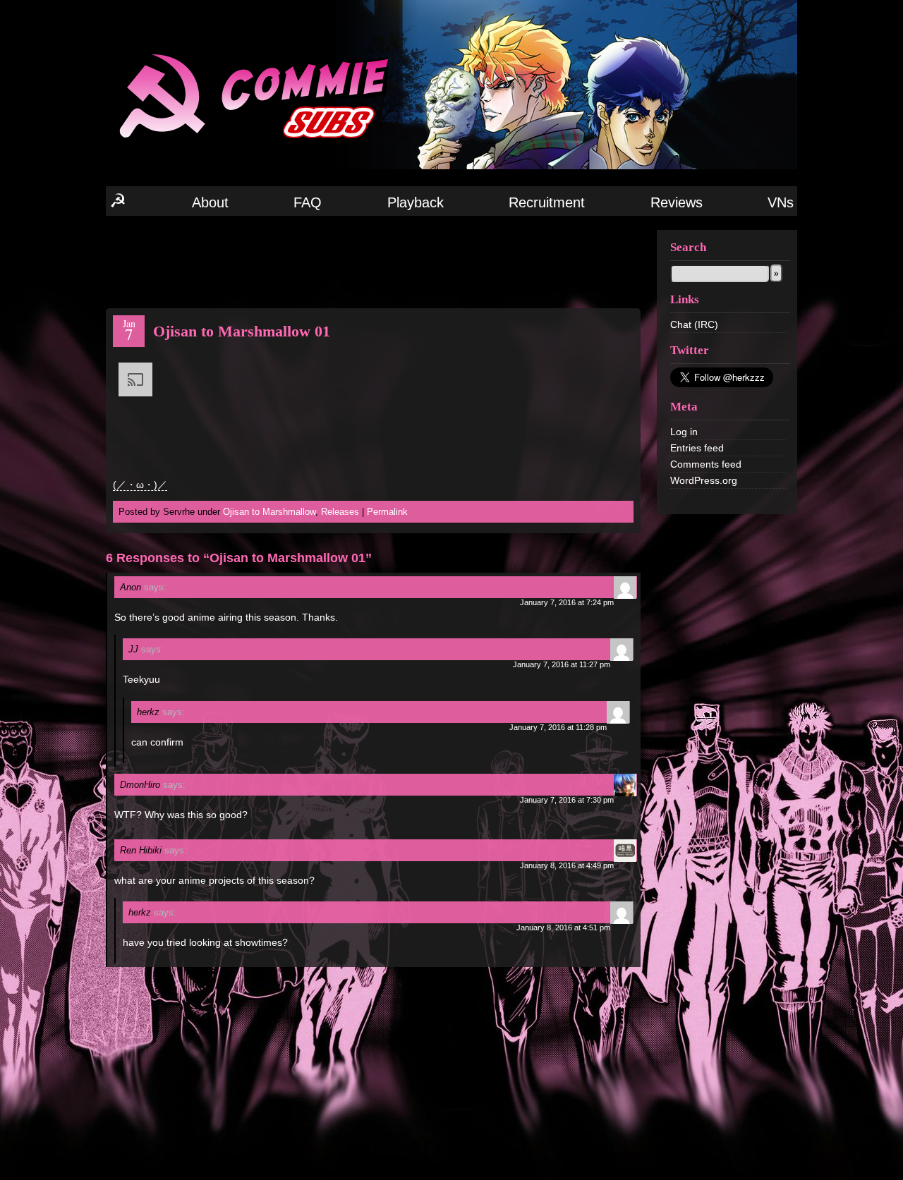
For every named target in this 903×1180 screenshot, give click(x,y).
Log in (684, 431)
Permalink (387, 511)
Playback (415, 202)
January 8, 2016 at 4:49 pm (567, 865)
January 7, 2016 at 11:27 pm (561, 664)
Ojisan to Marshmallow (269, 511)
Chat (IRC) (694, 324)
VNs (781, 202)
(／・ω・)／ (140, 484)
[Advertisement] (373, 261)
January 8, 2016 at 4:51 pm (563, 927)
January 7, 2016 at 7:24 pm (567, 602)
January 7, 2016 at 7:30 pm (567, 800)
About (210, 202)
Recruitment (547, 202)
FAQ (307, 202)
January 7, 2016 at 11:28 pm (558, 727)
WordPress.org (703, 480)
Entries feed (697, 448)
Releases (340, 511)
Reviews (676, 202)
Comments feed (705, 464)
